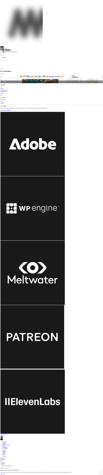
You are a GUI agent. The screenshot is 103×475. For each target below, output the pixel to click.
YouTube (4, 454)
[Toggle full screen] (101, 82)
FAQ (3, 445)
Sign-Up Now (2, 474)
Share (5, 57)
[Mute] (98, 82)
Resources (4, 443)
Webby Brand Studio (6, 444)
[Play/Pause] (1, 82)
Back (2, 57)
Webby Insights (5, 447)
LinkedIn (4, 452)
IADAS (4, 442)
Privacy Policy (5, 448)
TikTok (4, 453)
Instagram (4, 451)
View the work (2, 99)
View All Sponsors (7, 110)
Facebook (4, 456)
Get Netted (4, 446)
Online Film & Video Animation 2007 (4, 91)
